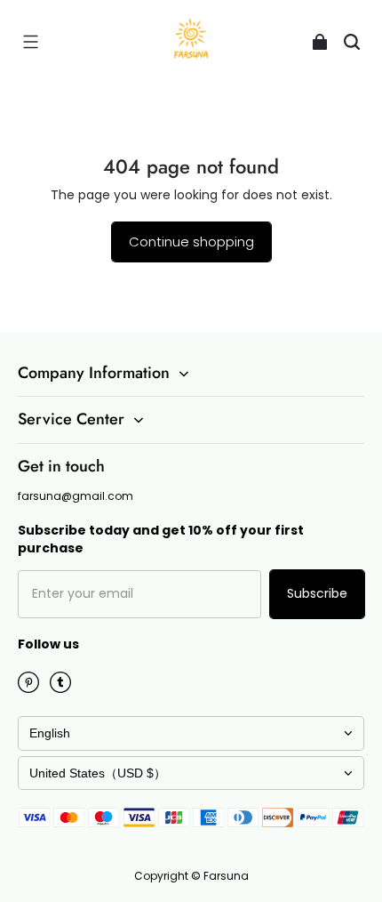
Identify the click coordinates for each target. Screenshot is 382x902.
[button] (30, 41)
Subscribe (317, 593)
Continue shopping (191, 241)
